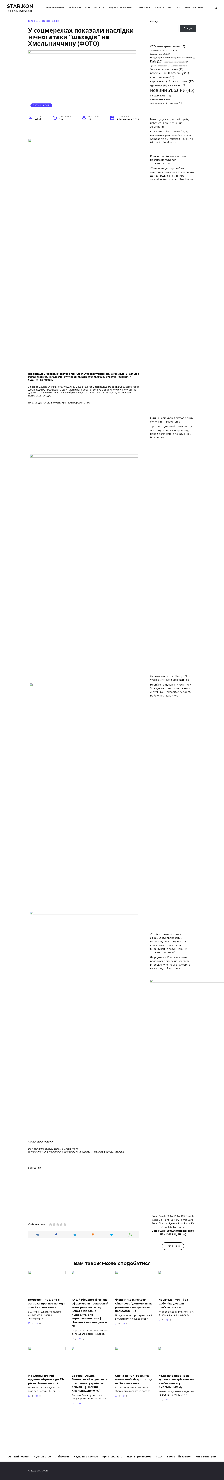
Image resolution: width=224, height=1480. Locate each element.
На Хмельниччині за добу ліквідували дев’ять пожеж (173, 1303)
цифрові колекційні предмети (166, 103)
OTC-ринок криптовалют (167, 46)
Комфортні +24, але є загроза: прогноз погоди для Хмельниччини (168, 160)
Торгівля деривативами (166, 69)
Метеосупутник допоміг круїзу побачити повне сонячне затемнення (169, 123)
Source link (34, 1167)
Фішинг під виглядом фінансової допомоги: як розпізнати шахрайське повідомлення (133, 1305)
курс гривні (183, 81)
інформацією (39, 386)
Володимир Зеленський (163, 57)
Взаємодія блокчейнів (160, 54)
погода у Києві (160, 95)
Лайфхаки (74, 8)
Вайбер (108, 1151)
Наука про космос (120, 8)
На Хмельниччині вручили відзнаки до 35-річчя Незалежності (46, 1379)
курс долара (158, 85)
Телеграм (97, 1151)
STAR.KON (20, 6)
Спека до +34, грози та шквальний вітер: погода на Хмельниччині (133, 1379)
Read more (169, 142)
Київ (156, 61)
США (178, 8)
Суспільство (163, 8)
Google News (71, 1148)
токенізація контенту (162, 99)
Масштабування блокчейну (176, 62)
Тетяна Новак (45, 1141)
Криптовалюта (95, 8)
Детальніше (173, 1246)
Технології (143, 8)
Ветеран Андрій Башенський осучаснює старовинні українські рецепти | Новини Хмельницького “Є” (89, 1383)
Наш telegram (194, 8)
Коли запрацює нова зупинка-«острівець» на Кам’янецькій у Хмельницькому (176, 1381)
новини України (172, 90)
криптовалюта (162, 77)
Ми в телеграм (206, 1456)
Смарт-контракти (179, 66)
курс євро (176, 85)
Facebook (119, 1151)
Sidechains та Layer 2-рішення (163, 50)
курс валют (160, 81)
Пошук (154, 21)
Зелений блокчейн (186, 58)
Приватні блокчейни (159, 66)
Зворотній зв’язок (179, 1456)
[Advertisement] (83, 429)
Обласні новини (54, 8)
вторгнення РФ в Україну (169, 73)
